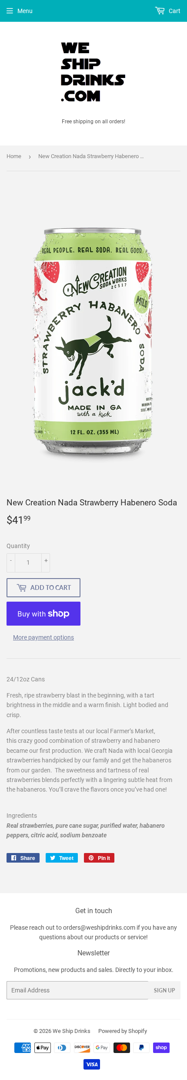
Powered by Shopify (122, 1031)
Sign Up (164, 990)
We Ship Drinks (71, 1031)
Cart (173, 10)
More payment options (43, 637)
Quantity (18, 545)
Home (14, 156)
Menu (25, 10)
